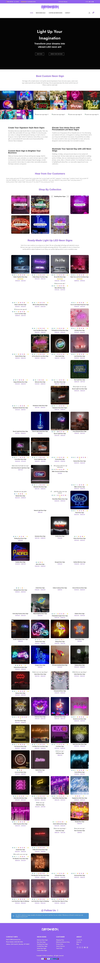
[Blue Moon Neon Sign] (60, 369)
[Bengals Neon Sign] (60, 551)
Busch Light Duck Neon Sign (20, 431)
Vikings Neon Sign (60, 641)
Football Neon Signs (20, 224)
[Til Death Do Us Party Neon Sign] (60, 317)
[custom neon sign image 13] (58, 105)
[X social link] (88, 2)
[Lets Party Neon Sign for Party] (60, 888)
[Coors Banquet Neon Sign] (79, 421)
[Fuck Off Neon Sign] (79, 759)
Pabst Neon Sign (79, 512)
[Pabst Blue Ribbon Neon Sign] (60, 492)
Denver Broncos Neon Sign (80, 587)
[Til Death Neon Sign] (60, 863)
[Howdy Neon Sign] (79, 811)
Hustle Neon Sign (20, 849)
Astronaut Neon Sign (79, 875)
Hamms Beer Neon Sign (79, 461)
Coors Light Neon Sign (40, 459)
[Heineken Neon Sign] (40, 526)
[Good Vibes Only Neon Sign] (60, 785)
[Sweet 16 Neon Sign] (20, 343)
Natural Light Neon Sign (40, 510)
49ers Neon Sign (40, 564)
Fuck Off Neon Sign (80, 772)
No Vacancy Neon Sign (20, 746)
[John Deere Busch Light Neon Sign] (20, 466)
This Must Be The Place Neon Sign (40, 875)
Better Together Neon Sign (20, 277)
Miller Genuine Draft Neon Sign (60, 471)
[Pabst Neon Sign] (79, 500)
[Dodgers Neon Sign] (40, 655)
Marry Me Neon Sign (60, 287)
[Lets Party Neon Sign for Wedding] (40, 888)
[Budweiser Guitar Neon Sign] (40, 395)
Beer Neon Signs (40, 204)
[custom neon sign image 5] (8, 105)
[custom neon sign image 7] (91, 105)
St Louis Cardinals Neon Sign (59, 665)
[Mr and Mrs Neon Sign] (60, 264)
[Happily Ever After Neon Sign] (79, 785)
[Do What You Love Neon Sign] (40, 734)
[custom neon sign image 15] (75, 105)
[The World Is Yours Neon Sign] (20, 854)
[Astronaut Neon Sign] (79, 863)
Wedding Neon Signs (60, 196)
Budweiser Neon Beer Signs (60, 407)
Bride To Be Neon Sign (20, 304)
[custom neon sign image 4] (91, 95)
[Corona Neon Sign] (60, 446)
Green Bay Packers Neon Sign (20, 613)
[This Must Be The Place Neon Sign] (40, 863)
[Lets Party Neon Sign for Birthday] (20, 888)
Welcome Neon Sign (40, 382)
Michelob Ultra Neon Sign (40, 486)
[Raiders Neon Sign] (79, 603)
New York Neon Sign (79, 830)
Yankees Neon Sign (80, 665)
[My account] (89, 13)
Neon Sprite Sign (60, 356)
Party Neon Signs (79, 204)
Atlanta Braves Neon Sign (20, 667)
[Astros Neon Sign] (79, 629)
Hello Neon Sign (40, 804)
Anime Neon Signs (60, 224)
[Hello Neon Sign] (40, 803)
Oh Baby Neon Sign (79, 330)
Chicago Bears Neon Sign (20, 590)
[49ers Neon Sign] (40, 551)
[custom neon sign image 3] (41, 95)
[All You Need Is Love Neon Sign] (40, 343)
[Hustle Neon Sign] (20, 837)
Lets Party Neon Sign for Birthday (20, 901)
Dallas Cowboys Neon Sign (60, 587)
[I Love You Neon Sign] (20, 309)
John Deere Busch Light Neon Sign (20, 467)
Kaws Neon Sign (60, 830)
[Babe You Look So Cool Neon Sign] (79, 264)
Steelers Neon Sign (40, 641)
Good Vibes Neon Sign (40, 798)
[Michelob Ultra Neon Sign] (40, 474)
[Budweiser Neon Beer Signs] (60, 395)
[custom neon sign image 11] (58, 95)
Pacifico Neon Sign (20, 562)
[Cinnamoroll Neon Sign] (60, 680)
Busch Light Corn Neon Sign (79, 388)
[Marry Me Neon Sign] (60, 283)
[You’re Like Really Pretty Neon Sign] (79, 292)
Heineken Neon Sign (40, 536)
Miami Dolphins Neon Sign (40, 613)
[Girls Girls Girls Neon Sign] (20, 785)
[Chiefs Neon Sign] (40, 577)
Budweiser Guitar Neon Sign (40, 405)
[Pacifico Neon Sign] (20, 551)
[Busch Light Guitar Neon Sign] (40, 421)
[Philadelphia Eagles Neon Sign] (60, 603)
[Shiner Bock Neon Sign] (79, 526)
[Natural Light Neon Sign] (40, 500)
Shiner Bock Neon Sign (80, 538)
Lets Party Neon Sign (79, 356)
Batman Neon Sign (20, 693)
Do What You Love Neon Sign (40, 746)
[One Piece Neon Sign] (20, 706)
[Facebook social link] (86, 2)
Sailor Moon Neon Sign (40, 674)
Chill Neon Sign (60, 753)
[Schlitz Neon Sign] (60, 526)
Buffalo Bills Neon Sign (80, 562)
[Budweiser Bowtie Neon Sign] (20, 395)
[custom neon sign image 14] (41, 105)
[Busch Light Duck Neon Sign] (20, 421)
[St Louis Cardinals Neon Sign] (60, 655)
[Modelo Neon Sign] (20, 491)
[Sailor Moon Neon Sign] (40, 672)
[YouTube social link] (85, 947)
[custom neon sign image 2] (25, 95)
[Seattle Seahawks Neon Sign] (20, 629)
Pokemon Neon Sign (40, 716)
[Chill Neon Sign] (60, 751)
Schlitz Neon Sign (59, 536)
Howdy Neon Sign (79, 821)
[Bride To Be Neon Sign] (20, 292)
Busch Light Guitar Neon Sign (40, 431)
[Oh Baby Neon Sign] (79, 317)
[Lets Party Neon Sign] (79, 343)
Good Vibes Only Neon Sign (60, 798)
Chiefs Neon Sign (40, 587)
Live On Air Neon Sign (20, 772)
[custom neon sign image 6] (25, 105)
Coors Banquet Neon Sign (79, 431)
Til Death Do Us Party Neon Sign (59, 330)
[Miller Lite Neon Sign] (79, 474)
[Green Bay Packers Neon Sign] (20, 603)
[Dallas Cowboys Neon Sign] (60, 577)
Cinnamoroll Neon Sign (60, 691)
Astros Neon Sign (79, 639)
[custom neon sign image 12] (75, 95)
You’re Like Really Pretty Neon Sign (79, 304)
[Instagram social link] (82, 947)
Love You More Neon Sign (40, 330)
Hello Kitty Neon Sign (79, 674)
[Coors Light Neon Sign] (40, 446)
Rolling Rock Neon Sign (20, 538)
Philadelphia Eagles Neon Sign (60, 615)
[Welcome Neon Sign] (40, 369)
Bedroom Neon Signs (20, 204)
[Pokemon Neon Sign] (40, 706)
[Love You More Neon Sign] (40, 317)
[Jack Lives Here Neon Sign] (79, 734)
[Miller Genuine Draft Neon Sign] (60, 466)
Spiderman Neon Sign (60, 716)
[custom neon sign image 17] (41, 114)
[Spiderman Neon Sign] (60, 706)
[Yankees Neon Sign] (79, 655)
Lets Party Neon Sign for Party (60, 901)
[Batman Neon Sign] (20, 680)
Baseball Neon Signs (40, 224)
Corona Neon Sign (60, 459)
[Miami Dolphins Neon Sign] (40, 603)
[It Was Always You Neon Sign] (40, 264)
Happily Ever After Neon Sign (79, 798)
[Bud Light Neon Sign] (79, 369)
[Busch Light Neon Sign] (60, 421)
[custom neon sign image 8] (8, 114)
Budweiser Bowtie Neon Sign (20, 407)
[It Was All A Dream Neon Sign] (40, 837)
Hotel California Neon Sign (60, 823)
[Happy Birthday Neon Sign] (20, 369)
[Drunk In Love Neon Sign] (79, 706)
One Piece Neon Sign (20, 720)
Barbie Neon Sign (40, 770)
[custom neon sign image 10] (75, 114)
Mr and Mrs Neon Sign (60, 277)
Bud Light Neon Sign (79, 379)
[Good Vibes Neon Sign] (40, 785)
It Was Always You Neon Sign (40, 277)
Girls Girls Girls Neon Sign (20, 798)
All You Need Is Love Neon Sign (40, 356)
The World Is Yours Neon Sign (20, 858)
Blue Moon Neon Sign (60, 382)
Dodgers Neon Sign (40, 665)
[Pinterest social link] (89, 2)
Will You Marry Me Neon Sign (40, 304)
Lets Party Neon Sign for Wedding (40, 901)
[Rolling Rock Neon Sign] (20, 526)
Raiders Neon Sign (79, 613)
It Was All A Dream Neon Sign (40, 849)
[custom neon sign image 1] (8, 95)
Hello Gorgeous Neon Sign (20, 823)
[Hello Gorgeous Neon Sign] (20, 811)
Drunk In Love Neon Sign (79, 719)
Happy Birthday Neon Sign (20, 382)
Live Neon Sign (60, 746)
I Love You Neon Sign (20, 313)
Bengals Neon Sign (60, 562)
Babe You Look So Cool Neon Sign (80, 277)
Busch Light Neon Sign (60, 433)
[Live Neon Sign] (60, 734)
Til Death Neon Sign (60, 875)
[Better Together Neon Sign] (20, 264)
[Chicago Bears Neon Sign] (20, 577)
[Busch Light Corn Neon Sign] (79, 387)
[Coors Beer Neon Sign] (20, 446)
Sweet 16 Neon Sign (20, 356)
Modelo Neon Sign (20, 495)
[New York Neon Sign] (79, 828)
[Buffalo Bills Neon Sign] (79, 551)
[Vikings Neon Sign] (60, 629)
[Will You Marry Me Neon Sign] (40, 292)
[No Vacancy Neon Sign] (20, 734)
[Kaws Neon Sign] (60, 828)
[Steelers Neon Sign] (40, 629)
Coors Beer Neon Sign (20, 459)
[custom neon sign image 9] (58, 114)
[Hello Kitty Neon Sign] (79, 672)
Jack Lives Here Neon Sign (80, 744)
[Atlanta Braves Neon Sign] (20, 655)
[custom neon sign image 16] (25, 114)
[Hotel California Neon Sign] (60, 811)
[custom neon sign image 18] (91, 114)
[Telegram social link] (93, 2)
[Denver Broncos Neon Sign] (79, 577)
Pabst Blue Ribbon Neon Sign (60, 499)
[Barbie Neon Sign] (40, 759)
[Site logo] (50, 7)
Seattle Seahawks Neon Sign (20, 639)
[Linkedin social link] (91, 2)
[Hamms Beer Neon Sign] (79, 446)
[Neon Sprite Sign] (60, 343)
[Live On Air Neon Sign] (20, 759)
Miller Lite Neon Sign (79, 486)
